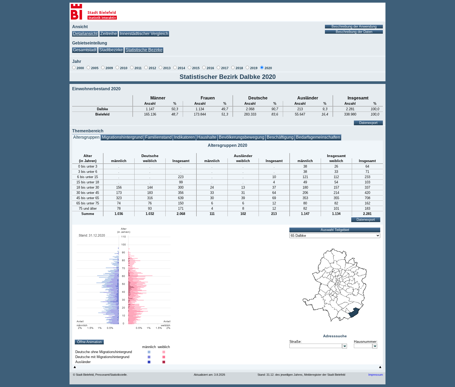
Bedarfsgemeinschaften (318, 137)
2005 (94, 68)
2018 (239, 68)
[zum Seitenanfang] (74, 368)
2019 (254, 68)
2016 (210, 68)
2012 (152, 68)
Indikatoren (184, 137)
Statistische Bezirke (144, 50)
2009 (109, 68)
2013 (167, 68)
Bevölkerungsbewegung (241, 137)
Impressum (375, 374)
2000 (80, 68)
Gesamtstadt (84, 50)
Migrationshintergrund (122, 137)
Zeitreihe (108, 33)
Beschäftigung (280, 137)
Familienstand (158, 137)
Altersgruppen (86, 137)
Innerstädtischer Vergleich (144, 33)
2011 (138, 68)
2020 (268, 68)
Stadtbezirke (111, 50)
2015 (196, 68)
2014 (181, 68)
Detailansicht (85, 33)
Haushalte (206, 137)
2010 (123, 68)
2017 (225, 68)
